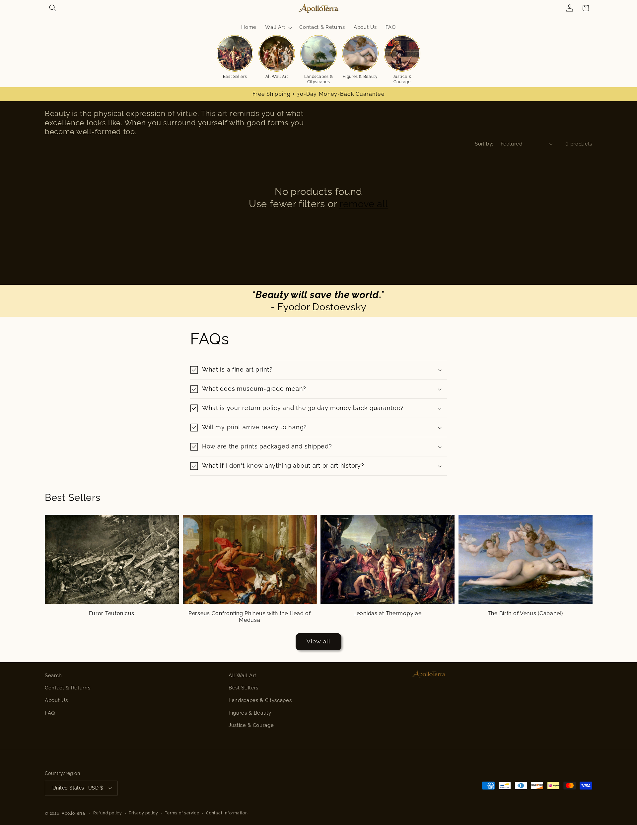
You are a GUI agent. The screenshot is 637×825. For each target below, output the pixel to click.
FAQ (50, 713)
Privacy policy (143, 813)
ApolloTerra (73, 813)
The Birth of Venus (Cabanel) (525, 613)
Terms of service (182, 813)
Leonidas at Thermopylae (387, 613)
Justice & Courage (251, 725)
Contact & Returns (67, 688)
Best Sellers (243, 688)
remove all (363, 203)
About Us (56, 700)
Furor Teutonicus (111, 613)
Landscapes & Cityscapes (260, 700)
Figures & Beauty (250, 713)
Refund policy (107, 813)
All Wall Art (242, 675)
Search (53, 675)
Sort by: (484, 144)
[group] (235, 57)
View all (318, 641)
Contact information (227, 813)
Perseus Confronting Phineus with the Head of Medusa (249, 616)
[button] (53, 8)
